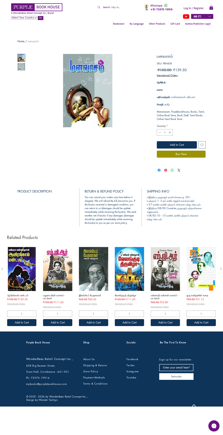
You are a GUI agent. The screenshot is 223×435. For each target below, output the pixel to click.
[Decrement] (159, 132)
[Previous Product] (2, 269)
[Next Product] (221, 269)
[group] (111, 286)
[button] (211, 7)
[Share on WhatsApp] (172, 170)
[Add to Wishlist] (202, 145)
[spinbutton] (165, 132)
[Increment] (170, 132)
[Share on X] (179, 170)
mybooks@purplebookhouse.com (46, 384)
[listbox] (202, 16)
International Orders (167, 75)
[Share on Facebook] (159, 170)
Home (20, 41)
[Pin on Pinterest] (166, 170)
